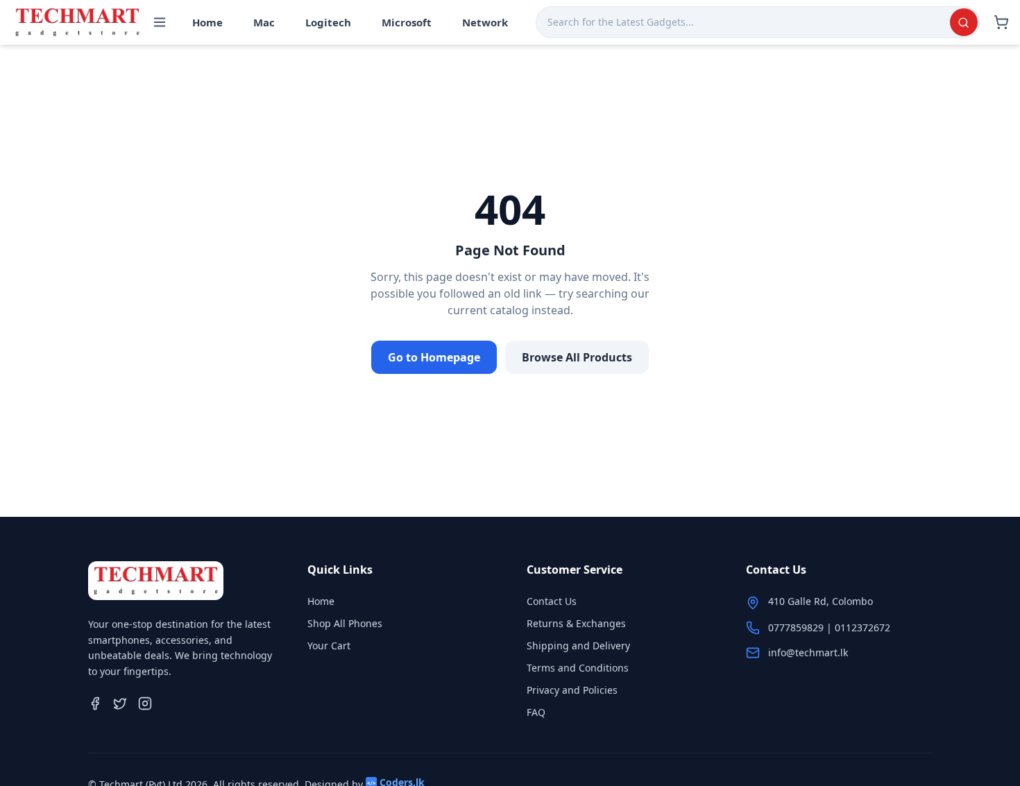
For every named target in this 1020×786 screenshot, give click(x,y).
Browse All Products (577, 357)
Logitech (328, 22)
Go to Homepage (434, 357)
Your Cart (328, 645)
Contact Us (552, 601)
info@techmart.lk (808, 652)
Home (207, 22)
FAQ (536, 712)
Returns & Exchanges (576, 623)
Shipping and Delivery (578, 645)
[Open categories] (159, 22)
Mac (264, 22)
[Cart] (1001, 22)
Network (485, 22)
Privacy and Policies (572, 690)
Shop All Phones (344, 623)
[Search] (964, 22)
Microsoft (407, 22)
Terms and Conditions (578, 667)
